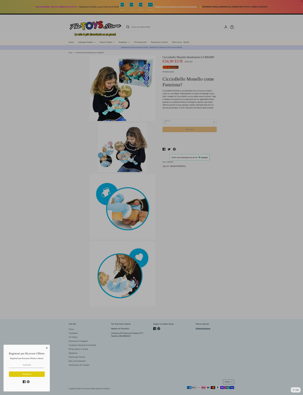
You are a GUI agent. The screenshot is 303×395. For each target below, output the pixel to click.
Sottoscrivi (26, 374)
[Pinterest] (28, 381)
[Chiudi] (46, 347)
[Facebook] (24, 381)
